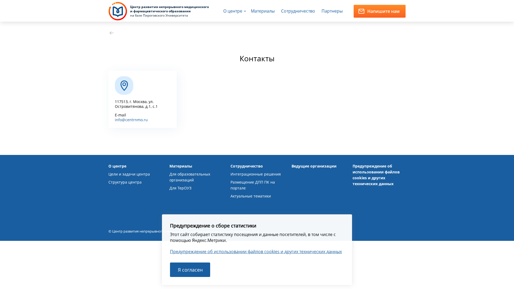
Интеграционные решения (255, 174)
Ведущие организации (314, 166)
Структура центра (125, 182)
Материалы (263, 11)
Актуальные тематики (250, 196)
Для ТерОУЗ (180, 188)
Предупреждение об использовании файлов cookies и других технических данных (256, 251)
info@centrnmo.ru (131, 119)
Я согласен (190, 270)
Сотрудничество (298, 11)
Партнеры (332, 11)
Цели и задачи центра (129, 174)
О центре (232, 11)
